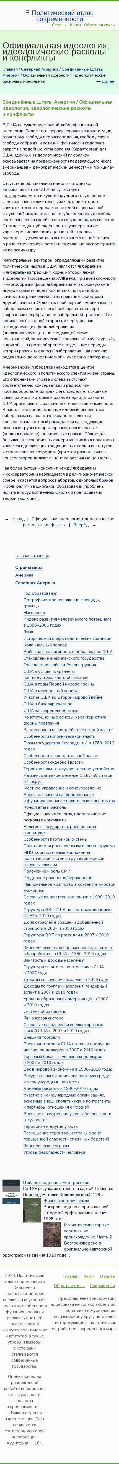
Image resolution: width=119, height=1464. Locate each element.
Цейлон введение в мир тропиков (56, 1182)
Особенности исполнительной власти (59, 736)
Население (34, 612)
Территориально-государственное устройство (69, 769)
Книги (75, 25)
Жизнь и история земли (66, 1200)
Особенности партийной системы (55, 839)
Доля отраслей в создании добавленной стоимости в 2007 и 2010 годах (63, 925)
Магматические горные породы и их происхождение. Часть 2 (88, 1231)
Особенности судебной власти (53, 762)
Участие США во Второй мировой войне (63, 697)
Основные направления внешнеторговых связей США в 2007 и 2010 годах (63, 1027)
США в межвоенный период (51, 690)
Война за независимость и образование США (68, 651)
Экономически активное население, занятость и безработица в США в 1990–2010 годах (68, 950)
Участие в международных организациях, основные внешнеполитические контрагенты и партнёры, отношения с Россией (67, 1101)
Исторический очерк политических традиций (67, 638)
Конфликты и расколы (45, 807)
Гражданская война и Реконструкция (60, 665)
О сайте (107, 1276)
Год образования (40, 593)
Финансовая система (43, 1018)
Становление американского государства (64, 658)
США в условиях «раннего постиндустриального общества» (56, 674)
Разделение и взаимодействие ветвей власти (68, 730)
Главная (10, 69)
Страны (59, 25)
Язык (28, 632)
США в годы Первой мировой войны (59, 684)
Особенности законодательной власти (61, 755)
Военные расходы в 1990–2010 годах (61, 1088)
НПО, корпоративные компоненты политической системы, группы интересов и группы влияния (64, 858)
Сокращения (102, 1285)
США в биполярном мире (48, 704)
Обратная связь (99, 25)
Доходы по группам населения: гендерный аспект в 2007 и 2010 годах (65, 989)
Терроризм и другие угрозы (51, 1126)
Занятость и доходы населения (54, 960)
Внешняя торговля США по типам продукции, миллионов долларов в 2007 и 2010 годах (68, 1047)
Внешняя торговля (42, 1037)
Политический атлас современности (63, 16)
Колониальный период (46, 645)
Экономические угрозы (46, 1145)
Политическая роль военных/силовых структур (69, 846)
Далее (108, 81)
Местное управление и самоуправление (62, 788)
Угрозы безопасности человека (54, 1152)
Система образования (45, 1011)
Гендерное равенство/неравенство (58, 878)
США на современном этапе (51, 710)
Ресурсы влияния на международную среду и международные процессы (66, 1079)
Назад (18, 519)
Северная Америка (39, 69)
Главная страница (32, 555)
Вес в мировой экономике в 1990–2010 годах (68, 1069)
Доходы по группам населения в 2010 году (66, 979)
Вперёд (81, 525)
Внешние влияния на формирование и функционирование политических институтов (69, 798)
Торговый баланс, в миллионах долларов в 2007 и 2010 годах (63, 1059)
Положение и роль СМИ (47, 871)
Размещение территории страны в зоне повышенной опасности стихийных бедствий (66, 1136)
